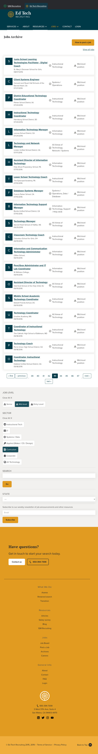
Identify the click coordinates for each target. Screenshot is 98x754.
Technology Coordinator (26, 312)
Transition (44, 601)
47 (78, 376)
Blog (45, 624)
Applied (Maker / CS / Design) (20, 443)
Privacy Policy (60, 745)
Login (78, 26)
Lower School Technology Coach (30, 177)
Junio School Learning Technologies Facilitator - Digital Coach (30, 62)
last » (49, 381)
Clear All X (7, 398)
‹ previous (21, 376)
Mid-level (23, 404)
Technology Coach (23, 343)
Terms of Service (44, 745)
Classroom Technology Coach (29, 234)
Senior (9, 404)
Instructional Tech (14, 424)
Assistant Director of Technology (30, 282)
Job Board (44, 643)
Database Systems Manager (28, 190)
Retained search (45, 597)
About (26, 26)
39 (32, 376)
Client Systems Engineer (26, 79)
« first (10, 376)
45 (66, 376)
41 (43, 376)
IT (7, 431)
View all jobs (88, 49)
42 (49, 376)
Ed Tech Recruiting (38, 6)
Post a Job (44, 647)
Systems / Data (13, 437)
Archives (45, 651)
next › (87, 376)
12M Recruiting (14, 6)
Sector (7, 413)
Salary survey (45, 620)
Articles (44, 616)
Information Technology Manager (31, 129)
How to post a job (83, 42)
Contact (67, 26)
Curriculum (11, 449)
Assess (45, 592)
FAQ (45, 679)
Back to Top (82, 745)
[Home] (20, 14)
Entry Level (39, 404)
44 (61, 376)
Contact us (17, 562)
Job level (8, 392)
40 (38, 376)
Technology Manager (24, 221)
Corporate (11, 456)
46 (72, 376)
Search (7, 471)
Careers (44, 655)
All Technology (13, 462)
